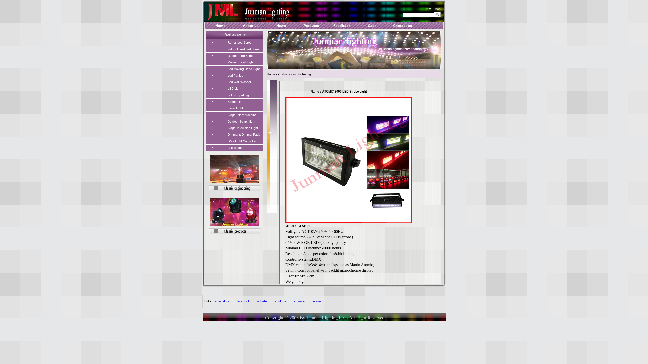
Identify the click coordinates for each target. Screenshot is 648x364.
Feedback (341, 26)
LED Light (234, 88)
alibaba (262, 301)
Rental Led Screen (240, 42)
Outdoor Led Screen (241, 56)
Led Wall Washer (239, 82)
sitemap (318, 301)
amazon (299, 301)
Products (311, 26)
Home (220, 26)
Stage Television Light (243, 128)
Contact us (402, 26)
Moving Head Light (241, 62)
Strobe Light (236, 102)
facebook (243, 301)
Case (372, 26)
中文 (429, 9)
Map (438, 9)
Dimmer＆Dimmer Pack (244, 134)
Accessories (236, 148)
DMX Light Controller (242, 141)
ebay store (222, 301)
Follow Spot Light (239, 95)
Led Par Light (237, 75)
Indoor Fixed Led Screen (244, 49)
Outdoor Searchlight (241, 121)
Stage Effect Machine (242, 115)
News (281, 26)
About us (251, 26)
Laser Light (235, 108)
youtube (280, 301)
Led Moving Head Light (244, 69)
